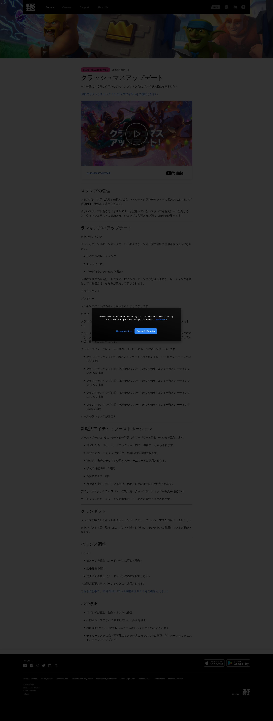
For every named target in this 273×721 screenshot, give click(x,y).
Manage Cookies (124, 331)
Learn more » (161, 319)
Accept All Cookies (146, 331)
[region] (136, 324)
